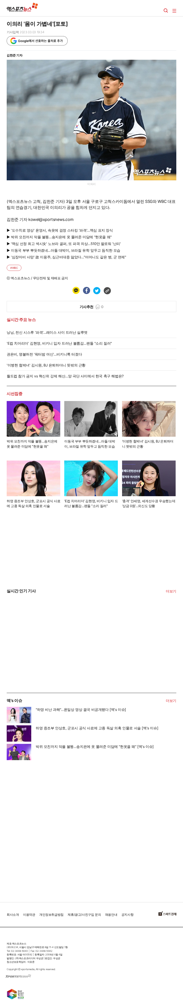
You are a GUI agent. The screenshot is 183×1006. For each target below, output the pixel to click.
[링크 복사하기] (107, 290)
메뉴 (174, 11)
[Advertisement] (40, 659)
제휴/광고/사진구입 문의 (84, 914)
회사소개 (13, 914)
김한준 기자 (15, 55)
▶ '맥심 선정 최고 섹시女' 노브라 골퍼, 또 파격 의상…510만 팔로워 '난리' (64, 243)
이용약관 (29, 914)
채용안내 (111, 914)
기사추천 (92, 306)
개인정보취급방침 (51, 914)
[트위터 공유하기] (96, 290)
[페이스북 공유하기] (86, 290)
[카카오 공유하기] (76, 290)
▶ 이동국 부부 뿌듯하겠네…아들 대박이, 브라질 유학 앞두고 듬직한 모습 (63, 250)
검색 (166, 10)
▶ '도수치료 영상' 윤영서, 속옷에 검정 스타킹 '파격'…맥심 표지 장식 (60, 230)
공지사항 (127, 914)
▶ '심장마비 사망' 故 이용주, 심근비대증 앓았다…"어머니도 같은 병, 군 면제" (66, 257)
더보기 (171, 591)
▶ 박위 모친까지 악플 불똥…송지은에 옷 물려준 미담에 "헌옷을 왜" (59, 237)
